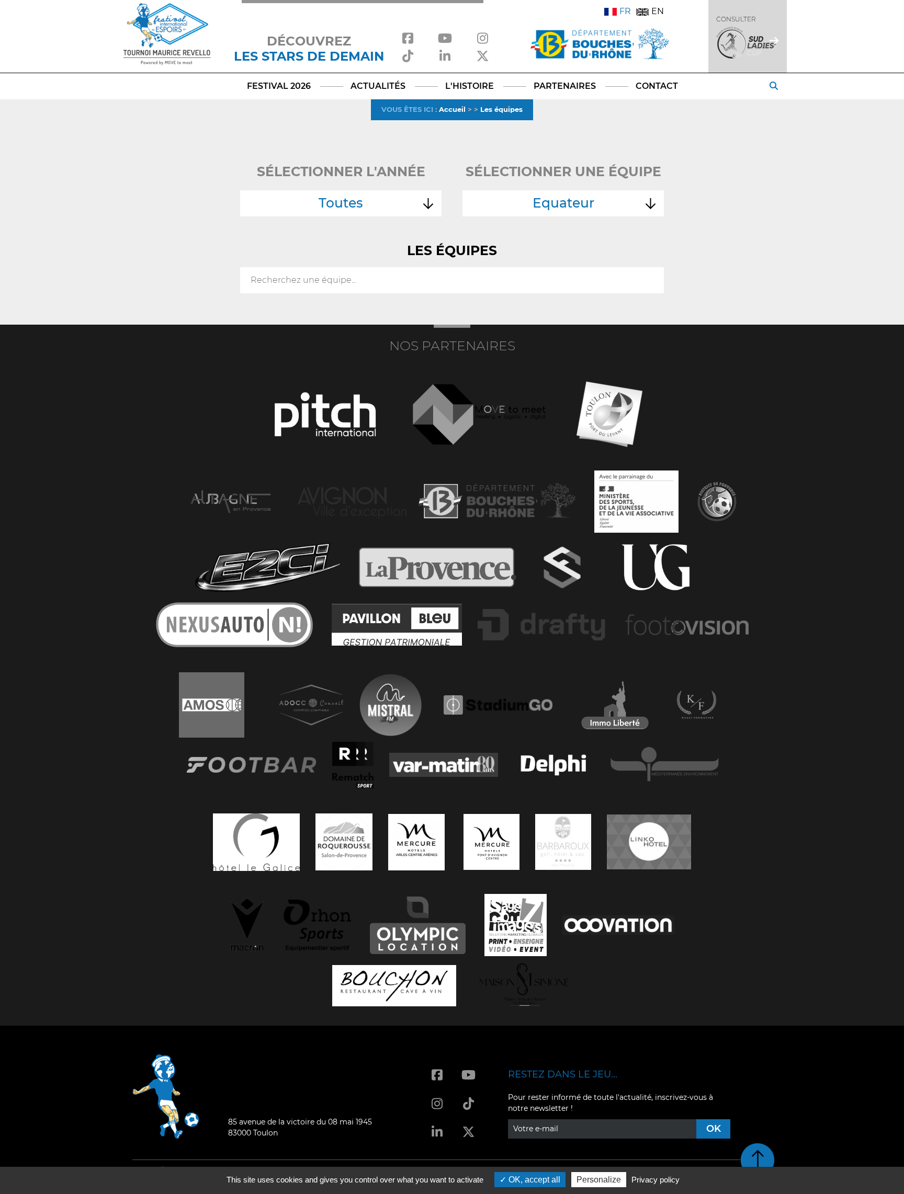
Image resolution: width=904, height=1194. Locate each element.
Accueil (452, 109)
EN (657, 11)
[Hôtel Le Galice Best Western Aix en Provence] (256, 840)
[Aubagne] (230, 500)
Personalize (599, 1179)
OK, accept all (533, 1179)
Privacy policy (655, 1179)
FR (625, 11)
